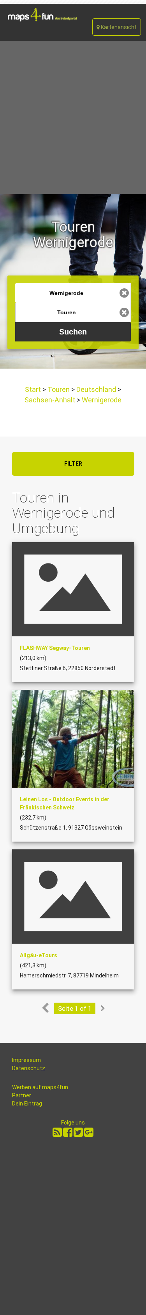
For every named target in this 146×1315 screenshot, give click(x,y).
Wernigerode (100, 400)
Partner (21, 1095)
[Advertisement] (73, 117)
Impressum (26, 1060)
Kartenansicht (118, 27)
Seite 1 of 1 (74, 1008)
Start (33, 389)
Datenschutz (28, 1068)
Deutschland (96, 389)
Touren (58, 389)
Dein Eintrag (27, 1103)
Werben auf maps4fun (40, 1087)
